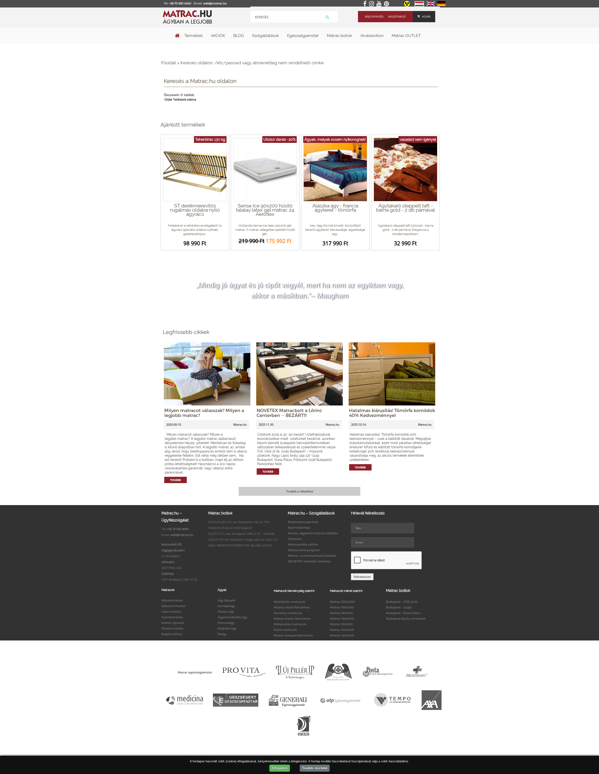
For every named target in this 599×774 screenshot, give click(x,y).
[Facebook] (365, 4)
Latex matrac (171, 611)
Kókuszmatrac (172, 600)
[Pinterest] (387, 4)
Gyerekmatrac (172, 617)
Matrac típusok (172, 623)
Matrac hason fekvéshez (292, 618)
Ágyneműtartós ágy (232, 617)
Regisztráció (397, 16)
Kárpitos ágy (227, 628)
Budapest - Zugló (399, 607)
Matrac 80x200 (341, 613)
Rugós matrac (171, 634)
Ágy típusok (226, 600)
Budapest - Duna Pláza (403, 613)
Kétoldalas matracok (289, 602)
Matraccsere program (304, 550)
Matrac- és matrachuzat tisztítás (312, 555)
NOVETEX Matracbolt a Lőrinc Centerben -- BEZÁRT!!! (289, 413)
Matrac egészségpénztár (195, 672)
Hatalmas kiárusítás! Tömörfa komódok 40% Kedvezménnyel (392, 413)
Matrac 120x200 (342, 630)
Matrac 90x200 (341, 624)
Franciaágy (226, 623)
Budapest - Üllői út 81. (402, 602)
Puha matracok (285, 630)
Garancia (295, 539)
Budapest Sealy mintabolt (406, 618)
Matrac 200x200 (342, 602)
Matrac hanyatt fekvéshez (293, 635)
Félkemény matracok (290, 624)
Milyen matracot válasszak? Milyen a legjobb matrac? (204, 413)
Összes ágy (226, 611)
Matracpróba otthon (303, 544)
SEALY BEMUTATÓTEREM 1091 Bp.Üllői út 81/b (240, 545)
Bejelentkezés (374, 16)
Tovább (175, 479)
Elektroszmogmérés (303, 522)
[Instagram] (372, 4)
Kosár (426, 16)
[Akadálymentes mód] (407, 5)
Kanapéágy (226, 606)
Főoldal (168, 62)
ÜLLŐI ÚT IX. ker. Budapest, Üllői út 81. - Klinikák (241, 534)
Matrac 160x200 (342, 607)
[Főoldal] (177, 36)
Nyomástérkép (299, 527)
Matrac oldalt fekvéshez (292, 607)
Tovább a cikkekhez (299, 491)
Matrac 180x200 (342, 618)
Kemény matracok (288, 613)
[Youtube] (379, 4)
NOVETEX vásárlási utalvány (309, 561)
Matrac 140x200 (342, 635)
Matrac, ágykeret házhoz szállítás (313, 533)
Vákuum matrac (173, 606)
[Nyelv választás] (419, 5)
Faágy (222, 634)
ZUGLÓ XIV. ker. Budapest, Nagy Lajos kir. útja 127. (243, 539)
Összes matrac (172, 628)
